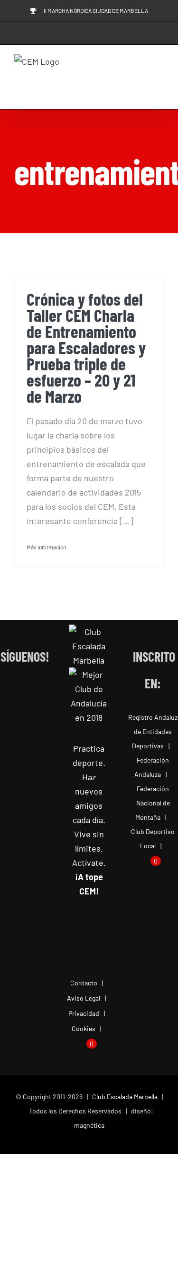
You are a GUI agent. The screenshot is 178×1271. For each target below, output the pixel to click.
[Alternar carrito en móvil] (126, 78)
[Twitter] (44, 691)
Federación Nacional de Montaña (152, 802)
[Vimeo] (25, 713)
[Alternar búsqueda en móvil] (143, 78)
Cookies (83, 1028)
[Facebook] (6, 691)
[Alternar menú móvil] (160, 78)
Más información (46, 547)
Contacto (83, 983)
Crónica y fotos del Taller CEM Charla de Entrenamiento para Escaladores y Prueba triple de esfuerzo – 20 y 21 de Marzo (86, 347)
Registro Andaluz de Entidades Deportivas (153, 731)
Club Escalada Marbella (125, 1096)
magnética (89, 1125)
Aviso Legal (83, 998)
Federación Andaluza (151, 767)
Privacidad (83, 1013)
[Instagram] (25, 691)
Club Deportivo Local (153, 838)
